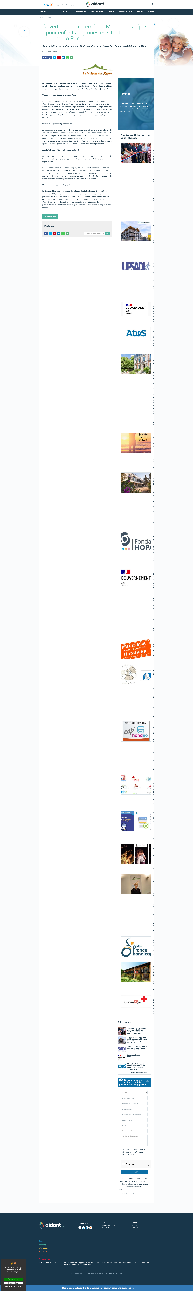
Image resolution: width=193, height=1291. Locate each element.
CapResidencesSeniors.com (116, 1263)
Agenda (140, 12)
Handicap (42, 1244)
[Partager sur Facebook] (46, 233)
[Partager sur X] (54, 57)
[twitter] (44, 4)
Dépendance (81, 12)
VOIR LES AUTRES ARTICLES (139, 1072)
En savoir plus (50, 216)
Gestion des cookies (114, 1274)
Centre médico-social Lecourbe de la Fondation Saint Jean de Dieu (72, 191)
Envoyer (134, 1172)
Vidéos (151, 12)
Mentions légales (108, 1225)
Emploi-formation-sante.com (138, 1263)
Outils (111, 12)
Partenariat (135, 1225)
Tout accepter (13, 1279)
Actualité (43, 12)
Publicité (134, 1228)
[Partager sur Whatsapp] (67, 57)
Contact (60, 5)
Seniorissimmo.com (70, 1263)
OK (107, 234)
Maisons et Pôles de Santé (82, 1264)
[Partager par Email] (71, 57)
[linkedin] (47, 4)
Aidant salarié (97, 12)
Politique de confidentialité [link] (13, 1286)
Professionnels (125, 12)
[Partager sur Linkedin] (63, 57)
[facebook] (40, 4)
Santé (54, 12)
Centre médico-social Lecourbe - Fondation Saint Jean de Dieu (84, 89)
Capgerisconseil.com (86, 1263)
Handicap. (67, 12)
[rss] (51, 4)
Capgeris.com (99, 1263)
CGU (104, 1223)
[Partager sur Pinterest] (59, 57)
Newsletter (70, 5)
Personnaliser (13, 1283)
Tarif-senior (67, 1264)
